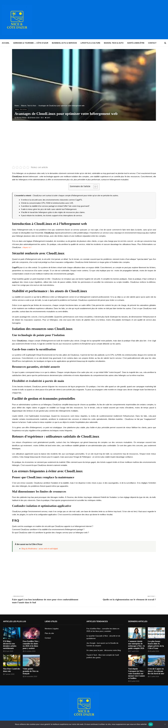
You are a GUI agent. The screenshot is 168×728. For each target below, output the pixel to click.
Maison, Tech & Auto (113, 43)
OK (151, 724)
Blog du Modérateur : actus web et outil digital (40, 549)
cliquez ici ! (27, 247)
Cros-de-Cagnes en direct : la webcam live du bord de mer (156, 671)
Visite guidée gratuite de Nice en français (30, 671)
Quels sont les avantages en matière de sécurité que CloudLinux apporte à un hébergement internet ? (52, 526)
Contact (152, 43)
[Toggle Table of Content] (94, 187)
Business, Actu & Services (64, 43)
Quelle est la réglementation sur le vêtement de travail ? (129, 599)
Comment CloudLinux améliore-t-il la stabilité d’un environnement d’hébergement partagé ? (48, 529)
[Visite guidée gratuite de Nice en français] (31, 660)
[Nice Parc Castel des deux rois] (11, 660)
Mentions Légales (52, 629)
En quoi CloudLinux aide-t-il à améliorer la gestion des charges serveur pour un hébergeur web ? (50, 532)
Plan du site (49, 633)
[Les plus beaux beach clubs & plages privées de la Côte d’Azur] (156, 633)
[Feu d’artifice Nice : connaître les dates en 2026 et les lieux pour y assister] (31, 633)
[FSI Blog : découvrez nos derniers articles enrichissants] (11, 633)
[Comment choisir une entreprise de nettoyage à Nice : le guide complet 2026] (136, 633)
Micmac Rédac (22, 118)
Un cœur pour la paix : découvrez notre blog (103, 650)
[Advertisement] (121, 19)
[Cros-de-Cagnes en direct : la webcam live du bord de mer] (156, 660)
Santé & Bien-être (135, 43)
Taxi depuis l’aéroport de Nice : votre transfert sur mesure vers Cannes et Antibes (136, 673)
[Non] (165, 724)
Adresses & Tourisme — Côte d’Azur (30, 43)
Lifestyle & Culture (90, 43)
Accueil (5, 43)
